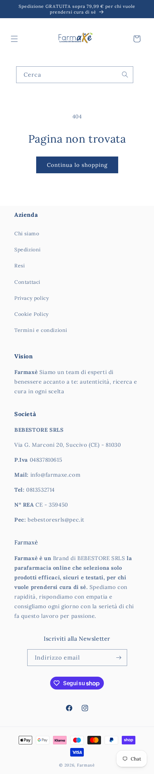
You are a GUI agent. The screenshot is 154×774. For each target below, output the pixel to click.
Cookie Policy (31, 314)
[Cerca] (125, 74)
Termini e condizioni (40, 330)
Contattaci (27, 282)
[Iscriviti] (119, 657)
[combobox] (74, 75)
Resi (19, 265)
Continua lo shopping (77, 165)
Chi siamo (26, 233)
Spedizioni (27, 249)
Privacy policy (31, 298)
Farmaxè (86, 765)
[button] (14, 39)
